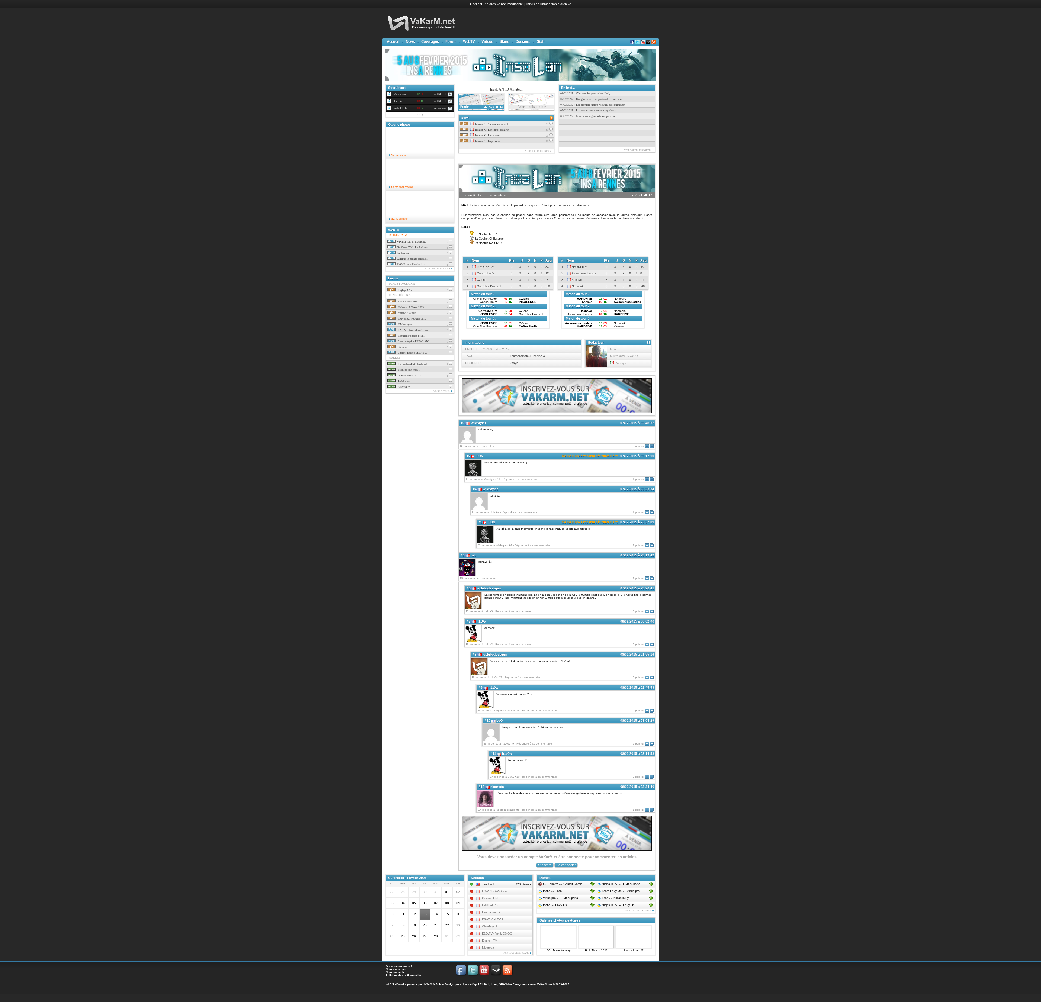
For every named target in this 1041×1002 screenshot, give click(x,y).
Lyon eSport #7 (634, 950)
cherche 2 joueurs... (408, 312)
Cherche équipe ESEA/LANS (413, 341)
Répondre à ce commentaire (478, 445)
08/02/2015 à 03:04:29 (637, 721)
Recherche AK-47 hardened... (413, 364)
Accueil (393, 42)
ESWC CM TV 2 (492, 919)
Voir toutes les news (538, 151)
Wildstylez (478, 423)
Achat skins (403, 386)
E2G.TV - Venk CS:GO (497, 933)
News (410, 42)
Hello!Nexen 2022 (596, 950)
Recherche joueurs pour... (411, 335)
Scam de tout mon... (408, 369)
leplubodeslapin (489, 588)
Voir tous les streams (516, 953)
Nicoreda (488, 947)
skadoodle (489, 884)
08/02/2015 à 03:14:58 (637, 754)
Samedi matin (399, 218)
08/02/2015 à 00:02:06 (637, 621)
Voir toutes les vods (438, 269)
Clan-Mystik (490, 926)
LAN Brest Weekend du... (411, 318)
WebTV (469, 42)
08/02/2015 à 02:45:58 (637, 688)
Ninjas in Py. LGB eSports (620, 883)
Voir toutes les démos (638, 911)
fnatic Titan (552, 891)
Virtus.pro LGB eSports (560, 898)
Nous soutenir (395, 972)
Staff (540, 42)
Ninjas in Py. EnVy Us (618, 905)
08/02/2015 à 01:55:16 (637, 654)
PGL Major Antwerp (559, 950)
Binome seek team (407, 301)
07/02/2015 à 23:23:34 (637, 489)
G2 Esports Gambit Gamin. (562, 883)
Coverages (430, 42)
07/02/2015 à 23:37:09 (637, 522)
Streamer (402, 347)
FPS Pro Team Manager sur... (413, 329)
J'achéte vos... (405, 381)
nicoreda (497, 787)
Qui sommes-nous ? (399, 966)
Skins (504, 42)
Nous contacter (396, 969)
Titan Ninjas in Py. (615, 898)
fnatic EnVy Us (554, 905)
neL (473, 555)
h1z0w (481, 621)
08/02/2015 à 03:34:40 (637, 787)
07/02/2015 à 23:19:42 (637, 555)
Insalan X (539, 355)
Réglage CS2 (404, 290)
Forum (451, 42)
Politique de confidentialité (403, 975)
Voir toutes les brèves (638, 150)
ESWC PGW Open (494, 891)
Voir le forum (442, 391)
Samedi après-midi (402, 186)
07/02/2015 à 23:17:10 (637, 456)
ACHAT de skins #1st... (410, 375)
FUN (480, 456)
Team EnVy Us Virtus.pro (620, 891)
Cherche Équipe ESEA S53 (412, 352)
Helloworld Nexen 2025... (411, 307)
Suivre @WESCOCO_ (625, 355)
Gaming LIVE (490, 898)
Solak (439, 984)
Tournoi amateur (520, 355)
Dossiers (523, 42)
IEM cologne (404, 324)
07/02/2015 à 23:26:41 (637, 588)
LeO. (499, 721)
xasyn (514, 363)
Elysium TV (489, 940)
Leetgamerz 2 (491, 912)
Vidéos (487, 42)
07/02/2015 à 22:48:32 (637, 423)
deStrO (427, 984)
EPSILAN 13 (490, 905)
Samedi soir (398, 155)
